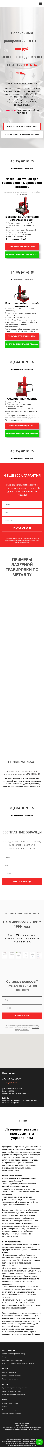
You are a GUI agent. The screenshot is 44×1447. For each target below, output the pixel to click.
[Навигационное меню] (40, 4)
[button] (22, 1069)
